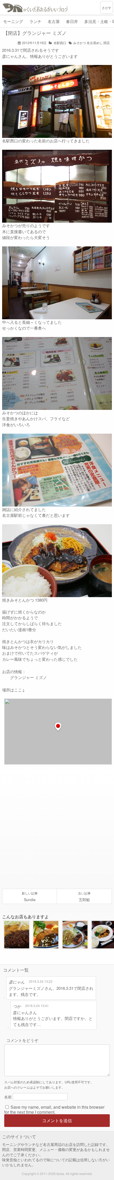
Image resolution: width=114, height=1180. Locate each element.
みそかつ (79, 42)
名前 (8, 1096)
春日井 (72, 21)
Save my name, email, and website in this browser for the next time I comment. (54, 1109)
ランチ (35, 21)
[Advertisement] (57, 826)
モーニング (13, 21)
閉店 (106, 42)
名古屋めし (95, 42)
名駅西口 (60, 42)
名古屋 (54, 21)
